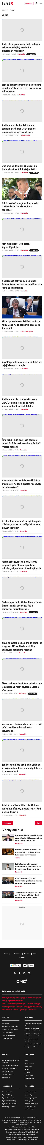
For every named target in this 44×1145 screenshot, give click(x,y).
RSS (34, 954)
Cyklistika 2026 (29, 1078)
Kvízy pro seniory (7, 1032)
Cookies (34, 1132)
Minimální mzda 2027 (31, 1104)
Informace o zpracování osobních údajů (18, 1132)
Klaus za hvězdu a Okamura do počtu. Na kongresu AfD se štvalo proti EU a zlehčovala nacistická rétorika (22, 646)
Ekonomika (29, 1086)
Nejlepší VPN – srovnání (9, 1104)
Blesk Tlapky (19, 998)
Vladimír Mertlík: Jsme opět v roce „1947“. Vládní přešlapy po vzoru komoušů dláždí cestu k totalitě (19, 403)
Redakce (17, 954)
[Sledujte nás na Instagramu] (24, 973)
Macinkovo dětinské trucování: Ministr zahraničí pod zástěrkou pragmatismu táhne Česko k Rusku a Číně (28, 838)
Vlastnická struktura (28, 1134)
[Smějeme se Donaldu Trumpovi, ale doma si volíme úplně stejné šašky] (22, 151)
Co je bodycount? (7, 1038)
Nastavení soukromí (15, 1134)
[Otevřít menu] (41, 3)
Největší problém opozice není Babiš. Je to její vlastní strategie (22, 363)
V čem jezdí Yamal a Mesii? (10, 1029)
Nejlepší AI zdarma (7, 1098)
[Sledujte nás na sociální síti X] (15, 973)
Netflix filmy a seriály (8, 1106)
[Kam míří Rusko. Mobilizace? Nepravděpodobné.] (22, 229)
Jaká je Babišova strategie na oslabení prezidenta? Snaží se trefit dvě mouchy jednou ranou (21, 88)
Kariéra (22, 957)
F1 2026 (27, 1072)
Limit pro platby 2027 (31, 1098)
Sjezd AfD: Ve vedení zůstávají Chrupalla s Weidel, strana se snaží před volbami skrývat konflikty (21, 524)
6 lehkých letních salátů (32, 1047)
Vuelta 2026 (32, 1009)
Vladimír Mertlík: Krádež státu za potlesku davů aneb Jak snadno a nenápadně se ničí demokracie (19, 129)
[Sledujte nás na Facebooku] (19, 973)
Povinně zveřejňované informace (27, 1139)
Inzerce (27, 954)
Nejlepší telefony (7, 1095)
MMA (26, 1060)
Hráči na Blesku (30, 998)
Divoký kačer (6, 1077)
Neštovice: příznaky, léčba (10, 1026)
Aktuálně (5, 1017)
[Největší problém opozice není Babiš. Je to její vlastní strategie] (22, 348)
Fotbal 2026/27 (29, 1063)
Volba (12, 10)
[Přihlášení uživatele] (37, 3)
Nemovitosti (12, 1003)
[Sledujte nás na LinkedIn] (29, 973)
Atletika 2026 (29, 1075)
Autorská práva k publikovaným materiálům (21, 1127)
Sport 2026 (29, 1054)
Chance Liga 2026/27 (20, 1009)
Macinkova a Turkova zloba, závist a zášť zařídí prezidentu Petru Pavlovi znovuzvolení (22, 727)
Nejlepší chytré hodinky (9, 1101)
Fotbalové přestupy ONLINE (26, 1006)
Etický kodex (11, 1139)
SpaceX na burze (7, 1092)
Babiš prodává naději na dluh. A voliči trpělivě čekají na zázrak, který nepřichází (20, 206)
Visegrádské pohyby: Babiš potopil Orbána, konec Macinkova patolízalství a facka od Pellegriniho (22, 284)
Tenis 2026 (28, 1069)
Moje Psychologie (8, 998)
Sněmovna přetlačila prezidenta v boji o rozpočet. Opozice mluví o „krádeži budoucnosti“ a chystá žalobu (28, 852)
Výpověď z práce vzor (8, 1074)
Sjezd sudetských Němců (10, 1065)
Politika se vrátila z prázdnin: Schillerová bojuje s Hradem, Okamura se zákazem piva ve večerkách (28, 880)
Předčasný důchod (30, 1092)
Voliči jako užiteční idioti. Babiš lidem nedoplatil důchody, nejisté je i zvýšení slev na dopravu (21, 809)
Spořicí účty (28, 1095)
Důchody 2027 (29, 1101)
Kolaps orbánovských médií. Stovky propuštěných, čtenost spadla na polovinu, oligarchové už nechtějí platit (21, 565)
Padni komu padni (7, 1071)
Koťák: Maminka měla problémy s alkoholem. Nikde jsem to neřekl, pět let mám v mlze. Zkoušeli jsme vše (28, 866)
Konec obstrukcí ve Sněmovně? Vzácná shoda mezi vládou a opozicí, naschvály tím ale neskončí (21, 484)
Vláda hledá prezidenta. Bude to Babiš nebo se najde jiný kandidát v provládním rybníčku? (21, 47)
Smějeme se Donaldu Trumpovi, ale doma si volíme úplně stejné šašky (19, 167)
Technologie (7, 1086)
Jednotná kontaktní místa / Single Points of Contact (22, 1137)
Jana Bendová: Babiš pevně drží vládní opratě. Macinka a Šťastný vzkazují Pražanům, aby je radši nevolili (28, 895)
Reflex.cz (5, 10)
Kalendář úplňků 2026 (8, 1035)
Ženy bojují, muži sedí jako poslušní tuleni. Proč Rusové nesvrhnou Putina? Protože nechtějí (21, 443)
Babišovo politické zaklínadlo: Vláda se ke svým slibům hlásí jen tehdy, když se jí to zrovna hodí (22, 768)
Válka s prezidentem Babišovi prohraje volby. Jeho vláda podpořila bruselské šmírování (21, 325)
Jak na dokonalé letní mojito (33, 1044)
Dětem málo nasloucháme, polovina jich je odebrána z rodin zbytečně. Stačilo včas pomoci (22, 687)
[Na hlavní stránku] (7, 3)
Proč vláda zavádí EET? (9, 1068)
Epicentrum (5, 1023)
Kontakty (7, 954)
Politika (5, 1054)
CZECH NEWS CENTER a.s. (30, 1117)
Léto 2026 (29, 1017)
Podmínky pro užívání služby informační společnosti (21, 1129)
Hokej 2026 (28, 1066)
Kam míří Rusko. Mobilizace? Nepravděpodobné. (16, 245)
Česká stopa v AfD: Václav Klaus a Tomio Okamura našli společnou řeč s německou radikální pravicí (22, 606)
